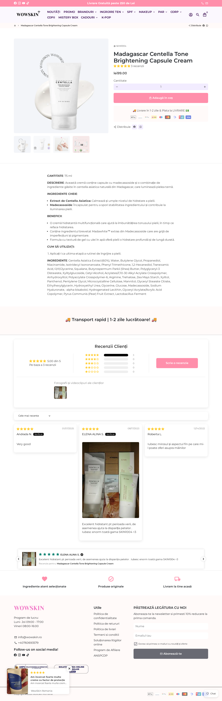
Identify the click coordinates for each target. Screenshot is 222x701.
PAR (163, 12)
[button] (122, 66)
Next (103, 86)
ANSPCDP (101, 655)
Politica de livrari (105, 629)
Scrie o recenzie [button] (177, 363)
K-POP (106, 17)
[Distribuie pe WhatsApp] (207, 25)
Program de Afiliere (107, 650)
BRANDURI (87, 12)
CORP (176, 12)
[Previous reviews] (18, 559)
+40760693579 (26, 642)
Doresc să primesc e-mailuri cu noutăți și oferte (162, 643)
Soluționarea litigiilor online (107, 642)
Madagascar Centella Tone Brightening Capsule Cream (49, 25)
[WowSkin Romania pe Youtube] (23, 3)
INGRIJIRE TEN (112, 12)
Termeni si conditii (106, 634)
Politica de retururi (106, 623)
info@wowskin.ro (28, 637)
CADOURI (89, 17)
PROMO (69, 12)
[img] (25, 429)
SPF (131, 12)
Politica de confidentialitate (105, 616)
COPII (51, 17)
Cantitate (120, 80)
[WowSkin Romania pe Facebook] (15, 3)
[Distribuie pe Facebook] (204, 25)
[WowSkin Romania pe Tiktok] (27, 3)
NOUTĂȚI (53, 12)
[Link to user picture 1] (110, 480)
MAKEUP (147, 12)
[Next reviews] (203, 559)
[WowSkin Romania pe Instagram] (19, 3)
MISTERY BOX (68, 17)
